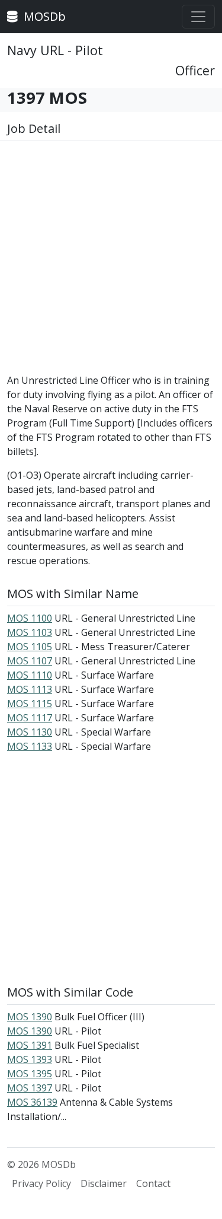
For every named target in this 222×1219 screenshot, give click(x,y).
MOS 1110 (29, 675)
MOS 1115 (29, 703)
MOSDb (43, 16)
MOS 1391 (29, 1045)
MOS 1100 (29, 618)
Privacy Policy (41, 1183)
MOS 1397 (29, 1087)
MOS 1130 (29, 732)
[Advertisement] (111, 262)
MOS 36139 (32, 1102)
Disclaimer (104, 1183)
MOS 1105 (29, 646)
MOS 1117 (29, 717)
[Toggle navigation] (198, 16)
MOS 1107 (29, 660)
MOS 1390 (29, 1016)
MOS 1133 (29, 746)
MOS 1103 (29, 632)
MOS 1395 (29, 1073)
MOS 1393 (29, 1059)
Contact (153, 1183)
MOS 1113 (29, 689)
